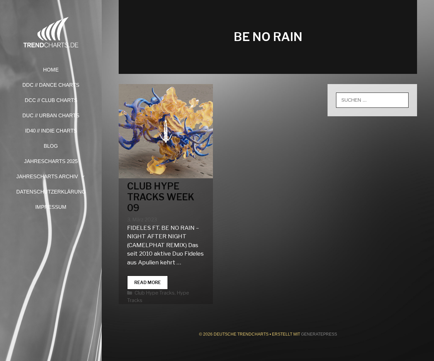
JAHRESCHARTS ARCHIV (47, 176)
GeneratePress (319, 334)
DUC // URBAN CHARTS (50, 115)
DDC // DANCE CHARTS (50, 85)
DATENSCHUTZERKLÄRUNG (51, 192)
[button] (85, 176)
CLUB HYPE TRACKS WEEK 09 (160, 197)
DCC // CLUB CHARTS (51, 100)
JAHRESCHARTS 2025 (51, 161)
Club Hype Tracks (155, 293)
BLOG (51, 146)
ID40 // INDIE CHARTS (51, 131)
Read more (151, 284)
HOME (51, 70)
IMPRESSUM (50, 207)
